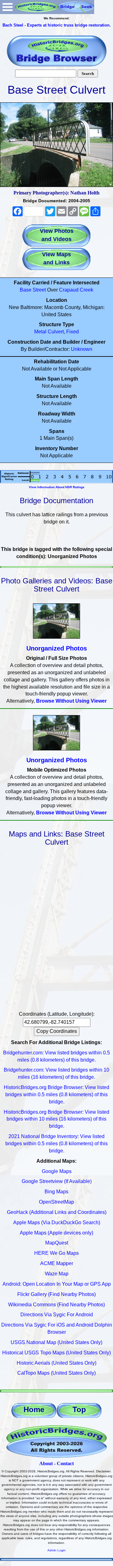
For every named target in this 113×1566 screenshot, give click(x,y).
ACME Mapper (56, 1263)
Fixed (72, 331)
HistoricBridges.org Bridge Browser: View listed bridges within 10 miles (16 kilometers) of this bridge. (56, 1119)
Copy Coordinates (56, 1031)
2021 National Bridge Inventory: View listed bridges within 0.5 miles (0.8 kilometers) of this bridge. (56, 1143)
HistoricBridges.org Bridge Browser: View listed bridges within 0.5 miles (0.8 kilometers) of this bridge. (56, 1094)
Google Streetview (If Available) (57, 1181)
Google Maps (57, 1171)
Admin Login (56, 1550)
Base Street (33, 289)
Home (34, 1409)
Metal (40, 331)
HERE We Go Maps (56, 1253)
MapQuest (56, 1242)
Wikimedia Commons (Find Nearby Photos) (56, 1304)
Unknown (81, 349)
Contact (65, 1463)
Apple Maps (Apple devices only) (56, 1232)
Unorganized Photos (56, 648)
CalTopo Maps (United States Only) (56, 1373)
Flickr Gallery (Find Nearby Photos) (56, 1294)
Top (79, 1409)
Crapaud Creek (76, 289)
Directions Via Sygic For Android (56, 1314)
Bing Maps (56, 1191)
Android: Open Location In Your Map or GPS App (57, 1284)
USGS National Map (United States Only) (56, 1342)
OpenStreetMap (56, 1202)
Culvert (56, 331)
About (46, 1463)
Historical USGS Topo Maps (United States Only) (56, 1352)
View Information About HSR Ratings (56, 487)
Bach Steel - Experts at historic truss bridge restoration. (57, 25)
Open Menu (7, 7)
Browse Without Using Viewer (71, 701)
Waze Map (56, 1273)
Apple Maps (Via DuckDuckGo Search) (56, 1222)
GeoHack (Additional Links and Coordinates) (56, 1212)
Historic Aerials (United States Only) (56, 1363)
